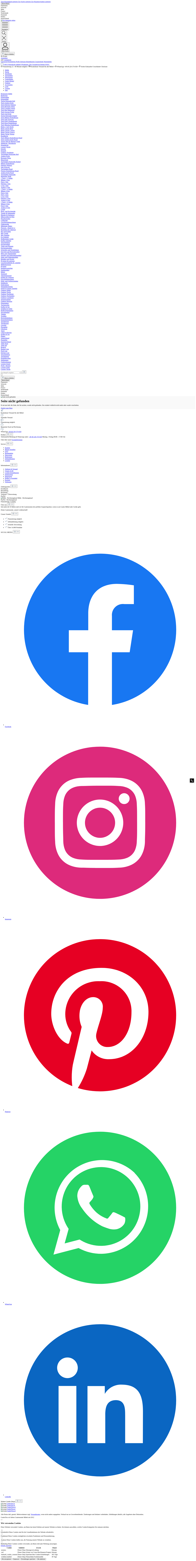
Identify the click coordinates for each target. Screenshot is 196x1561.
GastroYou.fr (11, 1505)
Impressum (8, 476)
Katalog (7, 448)
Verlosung (8, 482)
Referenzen (8, 457)
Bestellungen (30, 62)
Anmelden (4, 58)
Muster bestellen (10, 449)
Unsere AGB (9, 471)
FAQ (6, 451)
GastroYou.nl (11, 1507)
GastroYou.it (11, 1503)
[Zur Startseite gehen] (8, 20)
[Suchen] (21, 373)
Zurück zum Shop (6, 408)
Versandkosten (35, 1514)
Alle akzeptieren (6, 1559)
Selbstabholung (10, 459)
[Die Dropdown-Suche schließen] (24, 372)
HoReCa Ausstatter (11, 478)
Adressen (23, 62)
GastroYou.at (11, 1509)
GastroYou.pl (11, 1511)
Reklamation (9, 453)
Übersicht (4, 62)
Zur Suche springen (24, 2)
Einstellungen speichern (28, 1559)
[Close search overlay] (1, 375)
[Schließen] (1, 1519)
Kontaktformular (17, 440)
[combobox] (10, 373)
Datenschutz (9, 474)
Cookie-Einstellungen (12, 473)
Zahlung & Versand (11, 469)
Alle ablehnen (41, 1559)
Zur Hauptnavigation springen (41, 2)
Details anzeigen (6, 1546)
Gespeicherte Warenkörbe (43, 62)
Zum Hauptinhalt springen (9, 2)
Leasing (7, 461)
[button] (192, 780)
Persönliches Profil (13, 62)
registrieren (7, 60)
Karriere (7, 480)
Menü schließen (9, 54)
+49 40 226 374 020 (14, 432)
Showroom (8, 455)
